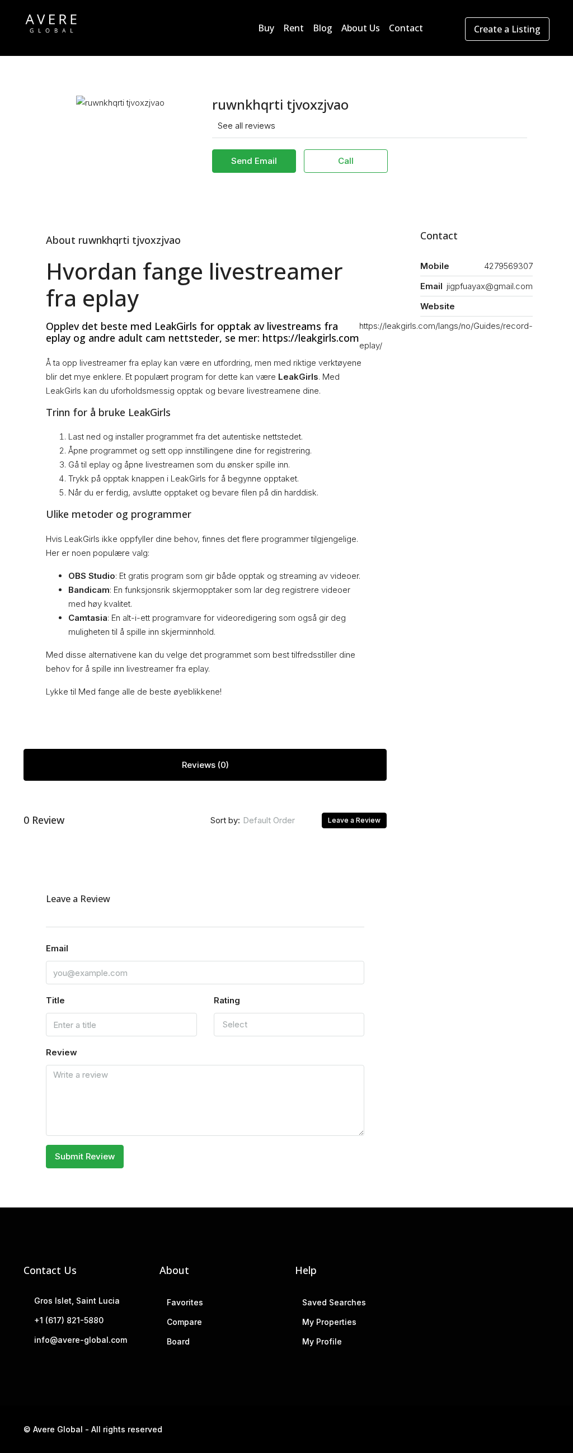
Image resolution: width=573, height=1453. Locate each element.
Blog (322, 28)
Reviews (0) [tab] (205, 764)
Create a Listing (507, 29)
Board (178, 1341)
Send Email (254, 160)
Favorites (185, 1302)
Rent (293, 28)
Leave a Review (354, 820)
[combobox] (278, 820)
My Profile (322, 1341)
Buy (266, 28)
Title (55, 1000)
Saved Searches (334, 1302)
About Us (360, 28)
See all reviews (246, 125)
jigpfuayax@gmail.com (490, 286)
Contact (406, 28)
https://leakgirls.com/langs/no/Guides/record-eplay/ (446, 335)
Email (57, 948)
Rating (227, 1000)
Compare (184, 1322)
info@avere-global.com (80, 1340)
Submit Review (85, 1156)
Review (61, 1052)
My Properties (329, 1322)
